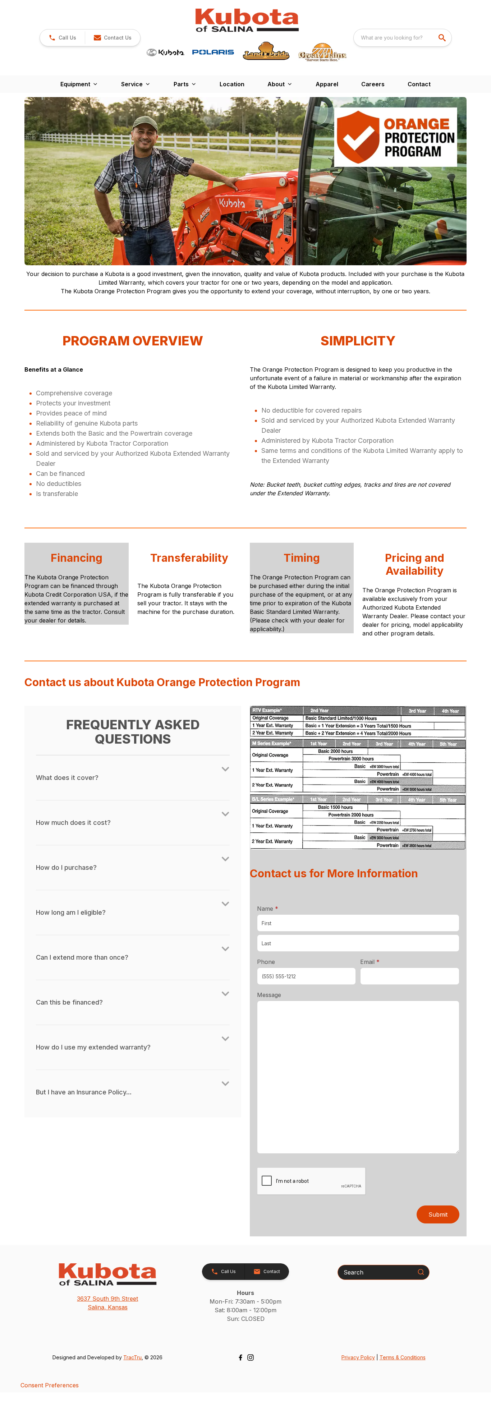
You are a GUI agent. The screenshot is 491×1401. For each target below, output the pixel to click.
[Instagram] (250, 1357)
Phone (266, 961)
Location (232, 84)
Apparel (327, 84)
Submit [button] (438, 1214)
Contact (419, 84)
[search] (442, 37)
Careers (373, 84)
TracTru (132, 1357)
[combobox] (402, 37)
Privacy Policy (358, 1357)
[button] (62, 37)
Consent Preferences (49, 1385)
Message (269, 994)
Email (381, 961)
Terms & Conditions (403, 1357)
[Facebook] (240, 1357)
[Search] (420, 1272)
